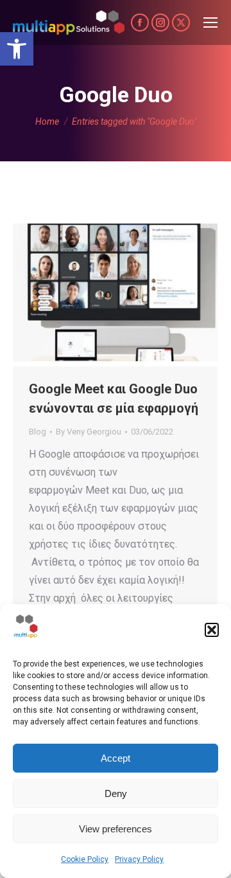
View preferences (115, 828)
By (88, 431)
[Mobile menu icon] (210, 22)
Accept (115, 758)
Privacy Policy (139, 859)
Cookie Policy (84, 859)
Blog (37, 431)
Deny (116, 793)
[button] (16, 49)
